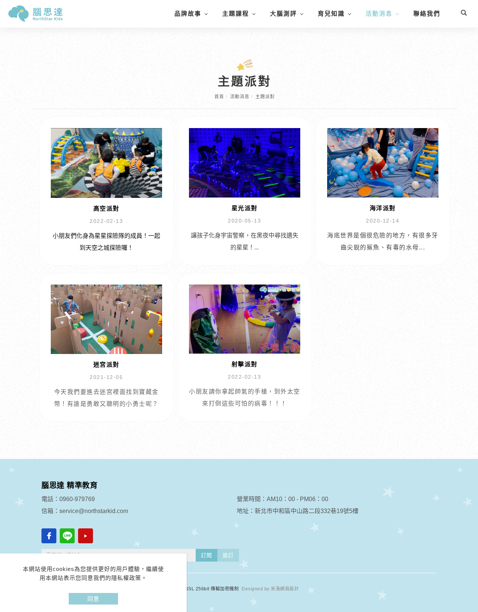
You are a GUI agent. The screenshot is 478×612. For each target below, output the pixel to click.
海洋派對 (383, 208)
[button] (464, 14)
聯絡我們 (426, 13)
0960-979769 (77, 499)
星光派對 (245, 208)
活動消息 (379, 13)
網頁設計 (289, 588)
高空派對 (106, 208)
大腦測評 (283, 13)
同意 (93, 599)
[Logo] (35, 13)
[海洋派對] (382, 162)
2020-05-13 (244, 221)
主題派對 (265, 96)
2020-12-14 (382, 221)
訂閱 (206, 555)
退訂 (228, 555)
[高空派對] (106, 162)
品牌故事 (187, 13)
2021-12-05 (106, 377)
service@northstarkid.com (93, 511)
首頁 (219, 96)
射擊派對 (245, 364)
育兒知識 (331, 13)
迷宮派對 (106, 364)
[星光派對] (244, 162)
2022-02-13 (106, 221)
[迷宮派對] (106, 319)
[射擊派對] (244, 319)
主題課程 (235, 13)
